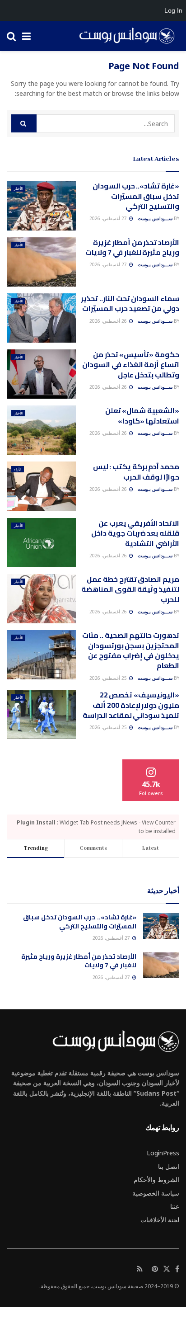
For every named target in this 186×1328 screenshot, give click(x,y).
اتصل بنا (168, 1166)
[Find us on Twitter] (166, 1269)
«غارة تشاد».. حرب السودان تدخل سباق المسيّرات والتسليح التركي (136, 196)
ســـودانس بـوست (155, 218)
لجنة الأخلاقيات (159, 1219)
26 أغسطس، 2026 (108, 321)
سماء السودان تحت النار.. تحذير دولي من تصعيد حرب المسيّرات (130, 303)
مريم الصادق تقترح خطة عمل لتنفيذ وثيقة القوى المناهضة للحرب (130, 589)
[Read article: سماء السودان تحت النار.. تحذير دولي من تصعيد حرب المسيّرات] (41, 318)
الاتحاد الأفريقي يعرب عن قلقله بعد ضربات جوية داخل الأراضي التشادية (135, 533)
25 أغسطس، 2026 (108, 678)
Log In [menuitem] (173, 10)
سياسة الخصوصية (155, 1193)
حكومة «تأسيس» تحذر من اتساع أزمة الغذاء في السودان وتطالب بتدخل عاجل (130, 364)
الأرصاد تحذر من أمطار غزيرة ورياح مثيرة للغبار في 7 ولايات (132, 247)
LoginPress (163, 1153)
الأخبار (18, 188)
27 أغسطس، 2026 (108, 218)
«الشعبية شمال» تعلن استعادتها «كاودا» (142, 415)
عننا (174, 1206)
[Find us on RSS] (140, 1269)
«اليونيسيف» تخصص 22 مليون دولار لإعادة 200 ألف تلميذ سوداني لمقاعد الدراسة (131, 705)
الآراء (17, 468)
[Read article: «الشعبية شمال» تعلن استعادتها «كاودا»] (41, 430)
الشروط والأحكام (156, 1179)
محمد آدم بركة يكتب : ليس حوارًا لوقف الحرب (136, 471)
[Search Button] (11, 36)
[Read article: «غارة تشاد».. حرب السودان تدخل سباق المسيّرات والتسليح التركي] (41, 205)
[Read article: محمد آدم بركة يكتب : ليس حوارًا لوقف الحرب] (41, 486)
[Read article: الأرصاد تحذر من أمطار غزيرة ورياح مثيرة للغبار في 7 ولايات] (41, 262)
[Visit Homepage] (124, 36)
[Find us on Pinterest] (155, 1269)
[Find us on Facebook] (177, 1269)
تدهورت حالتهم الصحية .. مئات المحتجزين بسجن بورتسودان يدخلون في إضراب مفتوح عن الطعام (130, 650)
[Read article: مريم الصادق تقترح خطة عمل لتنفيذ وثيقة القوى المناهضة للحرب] (41, 598)
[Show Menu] (26, 36)
